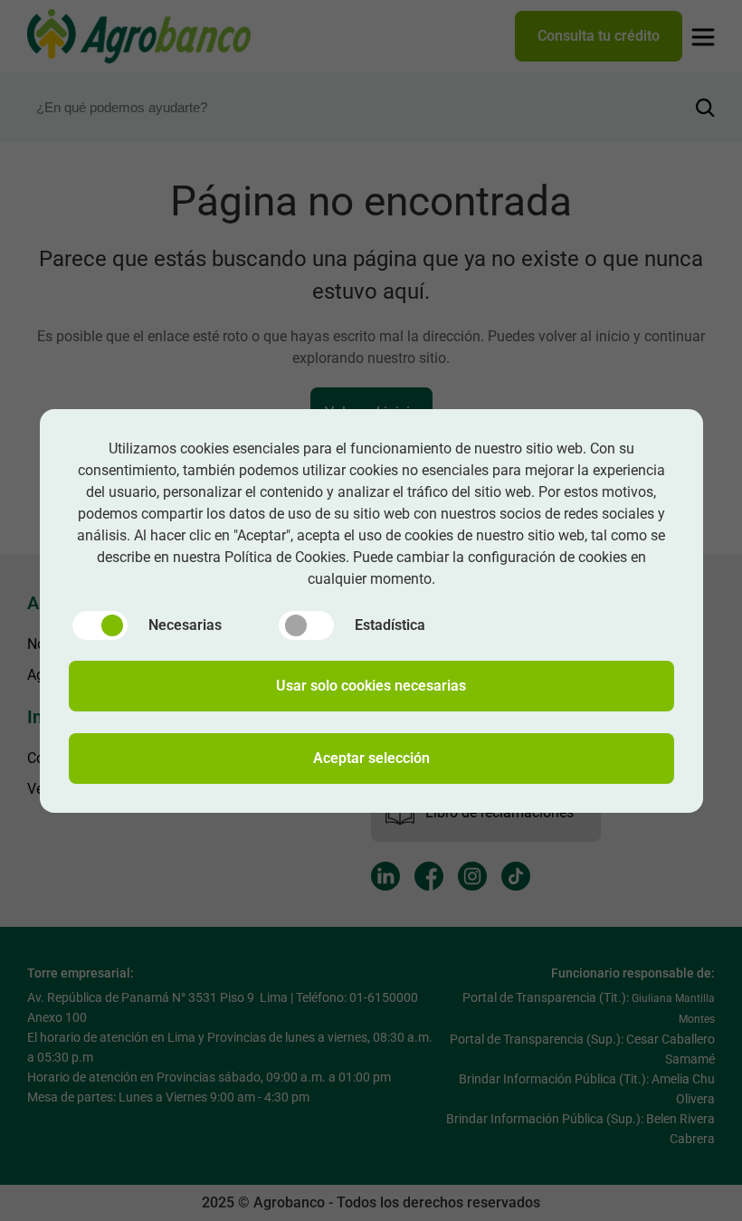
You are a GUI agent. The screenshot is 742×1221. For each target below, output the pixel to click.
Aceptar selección (371, 758)
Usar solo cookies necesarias (371, 685)
